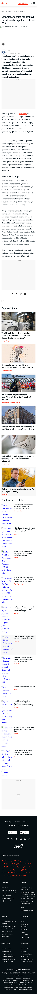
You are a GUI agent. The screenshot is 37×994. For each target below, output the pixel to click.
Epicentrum (5, 888)
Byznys (10, 11)
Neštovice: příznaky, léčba (9, 890)
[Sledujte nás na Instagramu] (20, 839)
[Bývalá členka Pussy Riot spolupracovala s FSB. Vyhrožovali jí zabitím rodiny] (7, 712)
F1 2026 (23, 932)
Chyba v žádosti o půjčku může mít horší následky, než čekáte (24, 637)
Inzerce (25, 822)
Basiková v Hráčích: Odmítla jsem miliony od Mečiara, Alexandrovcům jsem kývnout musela (24, 752)
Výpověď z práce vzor (8, 934)
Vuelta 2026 (22, 876)
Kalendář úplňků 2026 (8, 898)
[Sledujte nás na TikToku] (28, 839)
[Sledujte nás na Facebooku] (16, 839)
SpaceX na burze (6, 949)
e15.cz (3, 11)
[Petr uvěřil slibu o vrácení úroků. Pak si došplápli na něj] (18, 477)
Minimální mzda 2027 (27, 959)
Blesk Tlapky (18, 861)
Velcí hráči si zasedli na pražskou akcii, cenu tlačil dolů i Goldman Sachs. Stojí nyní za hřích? (16, 335)
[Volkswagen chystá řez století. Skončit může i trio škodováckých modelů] (18, 383)
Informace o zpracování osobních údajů (15, 982)
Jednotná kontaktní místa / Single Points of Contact (18, 987)
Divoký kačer (5, 936)
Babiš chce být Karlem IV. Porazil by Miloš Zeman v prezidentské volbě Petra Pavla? (24, 530)
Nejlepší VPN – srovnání (8, 959)
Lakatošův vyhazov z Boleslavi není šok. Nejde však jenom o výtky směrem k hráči (23, 659)
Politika (4, 916)
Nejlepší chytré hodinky (8, 956)
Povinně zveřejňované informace (23, 989)
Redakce (17, 822)
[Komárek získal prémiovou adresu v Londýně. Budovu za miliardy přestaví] (18, 415)
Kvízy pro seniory (6, 895)
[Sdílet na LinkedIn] (24, 293)
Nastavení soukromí (11, 985)
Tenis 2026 (24, 929)
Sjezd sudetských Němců (9, 926)
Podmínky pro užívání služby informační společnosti (18, 980)
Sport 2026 (24, 916)
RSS (19, 825)
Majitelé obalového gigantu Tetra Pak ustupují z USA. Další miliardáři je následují (18, 458)
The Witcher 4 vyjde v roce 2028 (24, 687)
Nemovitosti (11, 867)
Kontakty (8, 822)
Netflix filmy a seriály (7, 962)
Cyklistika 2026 (25, 937)
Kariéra (26, 825)
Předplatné (11, 825)
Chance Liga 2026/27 (10, 876)
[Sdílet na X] (16, 293)
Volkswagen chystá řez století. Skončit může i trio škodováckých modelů (17, 397)
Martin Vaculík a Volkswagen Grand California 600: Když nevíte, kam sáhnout (23, 553)
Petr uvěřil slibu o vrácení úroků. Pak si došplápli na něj (18, 490)
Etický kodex (8, 989)
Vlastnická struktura (24, 985)
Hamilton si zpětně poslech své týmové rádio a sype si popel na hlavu (24, 729)
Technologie (6, 944)
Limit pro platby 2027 (27, 954)
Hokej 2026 (24, 927)
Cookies (30, 982)
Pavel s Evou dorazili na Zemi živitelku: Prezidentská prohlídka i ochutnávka (23, 506)
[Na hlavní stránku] (4, 3)
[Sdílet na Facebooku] (12, 293)
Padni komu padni (7, 931)
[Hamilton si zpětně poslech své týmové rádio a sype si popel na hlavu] (7, 736)
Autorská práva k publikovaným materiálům (18, 978)
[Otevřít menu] (34, 3)
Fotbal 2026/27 (25, 924)
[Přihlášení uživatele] (30, 3)
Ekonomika (25, 944)
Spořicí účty (24, 951)
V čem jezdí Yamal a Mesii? (9, 893)
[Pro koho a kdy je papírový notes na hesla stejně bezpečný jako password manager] (7, 619)
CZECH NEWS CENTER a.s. (25, 970)
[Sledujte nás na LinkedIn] (8, 839)
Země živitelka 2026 (26, 962)
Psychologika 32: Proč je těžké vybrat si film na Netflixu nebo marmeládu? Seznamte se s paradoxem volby (24, 579)
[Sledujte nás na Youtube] (24, 839)
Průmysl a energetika (20, 11)
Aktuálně (5, 883)
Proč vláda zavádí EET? (8, 929)
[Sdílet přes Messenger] (20, 293)
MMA (22, 921)
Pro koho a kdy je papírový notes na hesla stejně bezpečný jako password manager (24, 609)
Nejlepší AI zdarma (7, 954)
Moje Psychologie (7, 861)
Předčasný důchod (26, 949)
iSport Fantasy (12, 864)
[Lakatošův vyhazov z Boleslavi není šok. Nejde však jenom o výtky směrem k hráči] (7, 670)
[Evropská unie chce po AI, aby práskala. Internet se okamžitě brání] (18, 353)
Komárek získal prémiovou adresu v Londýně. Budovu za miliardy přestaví (18, 428)
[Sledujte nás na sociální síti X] (12, 839)
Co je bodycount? (6, 901)
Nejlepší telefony (6, 951)
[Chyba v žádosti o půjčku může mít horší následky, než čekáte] (7, 645)
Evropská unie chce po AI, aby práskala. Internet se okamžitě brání (18, 366)
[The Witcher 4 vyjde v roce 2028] (7, 692)
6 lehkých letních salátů (27, 910)
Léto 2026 (24, 883)
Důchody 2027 (25, 956)
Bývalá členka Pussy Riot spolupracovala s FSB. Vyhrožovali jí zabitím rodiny (23, 703)
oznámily (23, 114)
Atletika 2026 (24, 935)
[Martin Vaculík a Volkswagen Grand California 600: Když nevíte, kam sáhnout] (7, 562)
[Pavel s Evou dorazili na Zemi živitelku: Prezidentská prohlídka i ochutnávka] (7, 514)
